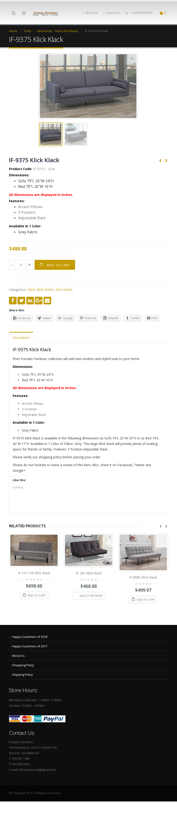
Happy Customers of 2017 (29, 646)
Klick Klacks (64, 289)
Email (47, 300)
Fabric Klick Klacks (40, 289)
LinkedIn (30, 300)
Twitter (21, 300)
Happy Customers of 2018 (29, 637)
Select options (36, 596)
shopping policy (50, 457)
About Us (92, 13)
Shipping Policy (22, 675)
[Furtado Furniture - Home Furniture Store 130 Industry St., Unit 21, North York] (45, 13)
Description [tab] (21, 337)
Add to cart (59, 265)
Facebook (13, 300)
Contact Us (113, 13)
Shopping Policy (23, 665)
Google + (38, 300)
